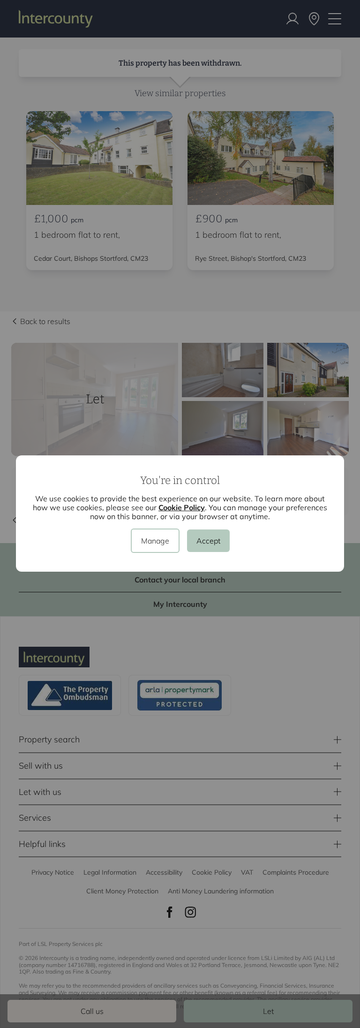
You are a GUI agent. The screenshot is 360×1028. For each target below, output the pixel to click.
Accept (208, 540)
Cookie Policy (181, 507)
